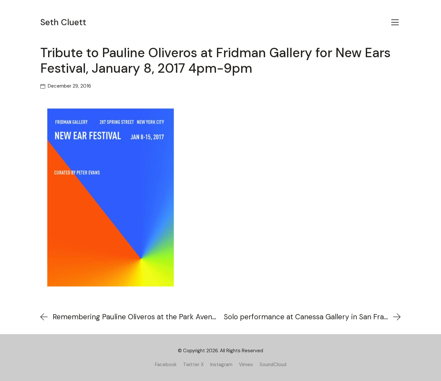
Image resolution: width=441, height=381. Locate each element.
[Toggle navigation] (395, 22)
